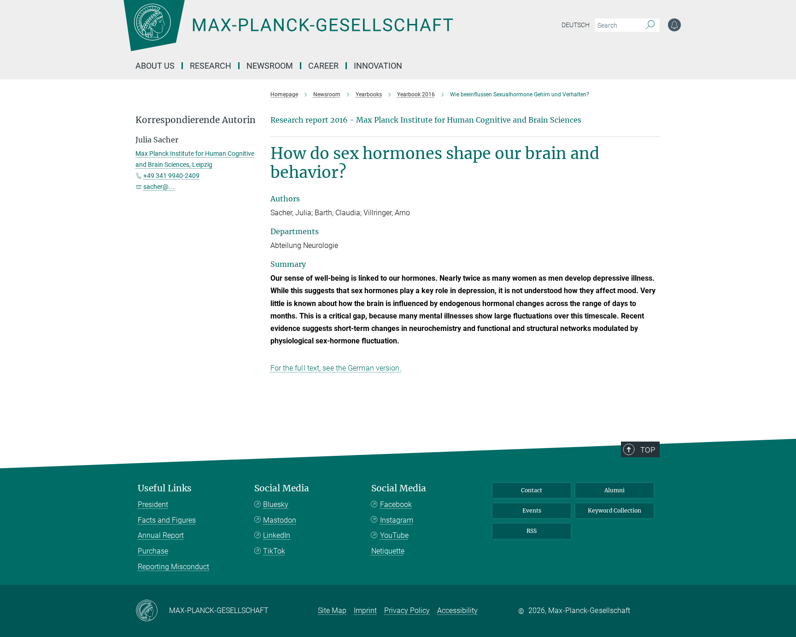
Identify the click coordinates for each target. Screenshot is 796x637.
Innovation (378, 65)
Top (647, 449)
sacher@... (158, 186)
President (153, 504)
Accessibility (457, 610)
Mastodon (279, 520)
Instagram (396, 520)
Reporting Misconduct (173, 566)
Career (323, 65)
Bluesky (275, 504)
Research (210, 65)
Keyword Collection (614, 510)
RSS (532, 530)
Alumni (614, 490)
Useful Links (165, 488)
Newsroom (269, 65)
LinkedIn (276, 535)
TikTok (274, 551)
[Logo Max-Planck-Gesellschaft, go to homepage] (288, 32)
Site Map (332, 610)
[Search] (650, 25)
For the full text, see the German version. (336, 368)
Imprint (365, 610)
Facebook (396, 504)
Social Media (281, 488)
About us (155, 65)
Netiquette (387, 551)
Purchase (153, 551)
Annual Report (161, 535)
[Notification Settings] (674, 24)
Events (531, 510)
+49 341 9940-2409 (171, 175)
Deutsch (576, 25)
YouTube (394, 535)
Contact (531, 490)
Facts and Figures (167, 520)
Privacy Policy (407, 610)
